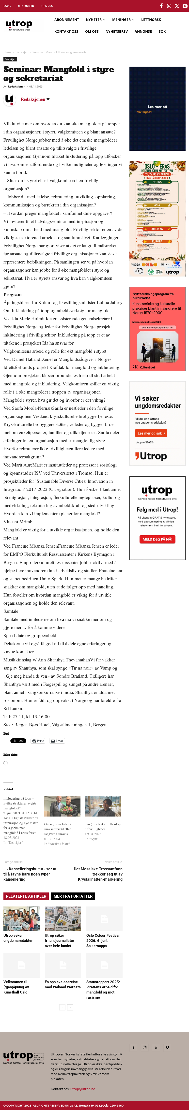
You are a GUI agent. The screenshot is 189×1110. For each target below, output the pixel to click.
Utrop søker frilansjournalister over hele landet (59, 940)
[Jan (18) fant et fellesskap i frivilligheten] (103, 806)
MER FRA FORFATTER (73, 896)
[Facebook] (133, 1048)
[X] (156, 1048)
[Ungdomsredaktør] (157, 464)
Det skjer (22, 52)
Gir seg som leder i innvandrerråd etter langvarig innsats (57, 829)
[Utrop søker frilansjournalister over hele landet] (63, 918)
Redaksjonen (16, 86)
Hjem (7, 52)
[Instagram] (145, 1048)
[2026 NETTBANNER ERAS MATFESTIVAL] (157, 275)
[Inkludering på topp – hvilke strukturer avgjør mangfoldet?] (23, 820)
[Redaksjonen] (13, 100)
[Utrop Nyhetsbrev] (157, 558)
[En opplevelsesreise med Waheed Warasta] (63, 965)
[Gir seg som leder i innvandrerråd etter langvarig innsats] (62, 806)
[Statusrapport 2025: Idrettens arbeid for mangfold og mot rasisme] (104, 965)
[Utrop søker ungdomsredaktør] (21, 918)
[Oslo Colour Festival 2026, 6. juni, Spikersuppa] (104, 918)
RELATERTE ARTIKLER (26, 896)
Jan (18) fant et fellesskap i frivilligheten (103, 826)
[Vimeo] (167, 1048)
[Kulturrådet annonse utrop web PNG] (157, 369)
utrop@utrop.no (82, 1089)
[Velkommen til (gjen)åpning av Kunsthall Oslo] (21, 965)
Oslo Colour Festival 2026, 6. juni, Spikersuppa (103, 940)
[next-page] (70, 1007)
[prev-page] (62, 1007)
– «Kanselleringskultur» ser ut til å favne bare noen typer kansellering (29, 874)
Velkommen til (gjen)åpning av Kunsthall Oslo (16, 987)
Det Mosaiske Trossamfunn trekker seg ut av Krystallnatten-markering (98, 874)
